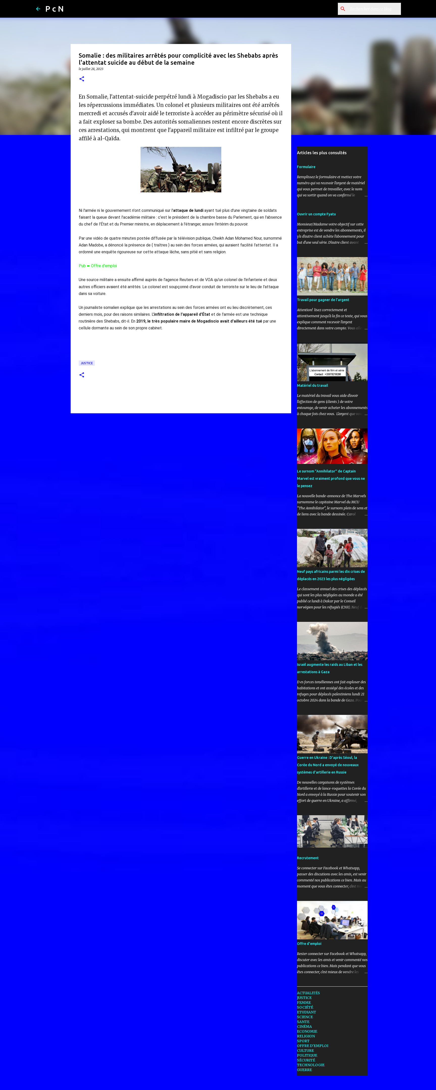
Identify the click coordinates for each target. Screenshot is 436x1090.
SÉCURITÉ (306, 1060)
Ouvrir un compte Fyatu (316, 214)
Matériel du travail (312, 385)
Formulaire (306, 167)
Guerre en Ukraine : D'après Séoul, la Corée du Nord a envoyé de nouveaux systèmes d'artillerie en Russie (328, 765)
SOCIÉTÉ (305, 1007)
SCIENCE (305, 1017)
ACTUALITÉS (308, 993)
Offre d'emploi (309, 944)
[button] (82, 79)
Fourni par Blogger (221, 1083)
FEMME (304, 1002)
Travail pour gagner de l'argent (323, 300)
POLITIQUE (307, 1055)
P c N (54, 8)
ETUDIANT (306, 1012)
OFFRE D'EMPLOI (312, 1045)
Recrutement (308, 858)
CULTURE (305, 1050)
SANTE (303, 1021)
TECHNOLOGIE (310, 1065)
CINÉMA (304, 1026)
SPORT (303, 1041)
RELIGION (306, 1036)
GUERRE (304, 1070)
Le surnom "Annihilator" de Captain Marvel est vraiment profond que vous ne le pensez (331, 478)
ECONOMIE (307, 1031)
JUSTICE (87, 363)
